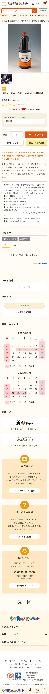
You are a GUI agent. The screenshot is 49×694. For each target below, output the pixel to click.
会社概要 (14, 664)
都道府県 (14, 21)
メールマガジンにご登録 (25, 491)
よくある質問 (37, 661)
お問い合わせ (12, 143)
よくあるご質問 (24, 537)
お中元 (14, 15)
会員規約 (37, 667)
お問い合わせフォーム (24, 585)
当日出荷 (21, 15)
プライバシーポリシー (29, 664)
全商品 (4, 21)
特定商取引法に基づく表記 (20, 667)
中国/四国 (24, 21)
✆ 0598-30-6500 (24, 572)
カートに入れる (36, 134)
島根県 (34, 21)
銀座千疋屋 (29, 15)
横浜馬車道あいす (40, 15)
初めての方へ (24, 661)
